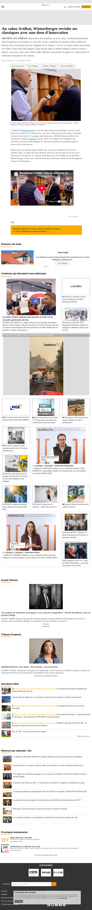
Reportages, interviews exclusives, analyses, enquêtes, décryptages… (37, 230)
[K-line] (58, 872)
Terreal (32, 138)
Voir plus (46, 624)
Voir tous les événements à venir (46, 855)
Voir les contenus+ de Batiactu (12, 901)
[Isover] (46, 872)
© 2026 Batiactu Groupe (9, 904)
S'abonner (86, 6)
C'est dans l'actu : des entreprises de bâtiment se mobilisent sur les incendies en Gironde (28, 335)
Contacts (4, 891)
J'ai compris (18, 901)
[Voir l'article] (88, 335)
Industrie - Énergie (49, 66)
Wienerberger (28, 130)
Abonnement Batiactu (8, 898)
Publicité (4, 894)
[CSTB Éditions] (34, 872)
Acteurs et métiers (66, 66)
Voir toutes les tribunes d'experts (46, 676)
